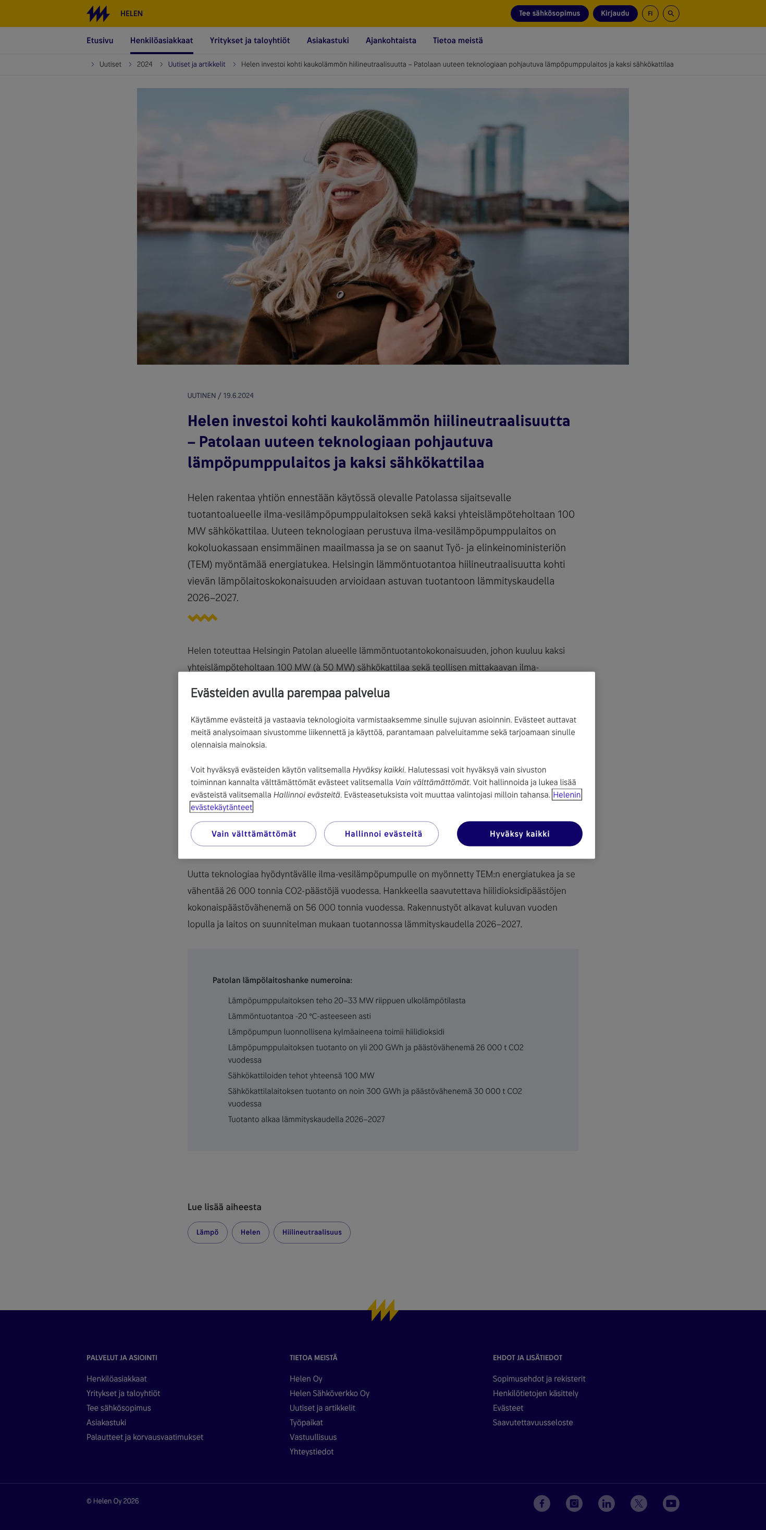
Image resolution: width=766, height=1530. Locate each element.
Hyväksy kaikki (520, 833)
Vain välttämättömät (254, 833)
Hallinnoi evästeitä (384, 833)
